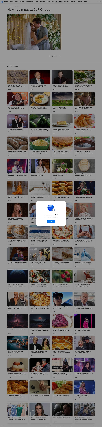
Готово (51, 221)
